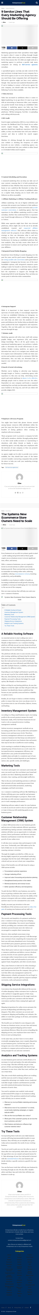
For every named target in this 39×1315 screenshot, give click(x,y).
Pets (19, 1296)
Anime (9, 1255)
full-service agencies (12, 467)
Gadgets (19, 1259)
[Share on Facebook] (12, 47)
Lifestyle (19, 1280)
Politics (29, 1255)
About (9, 1307)
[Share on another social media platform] (33, 47)
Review (30, 1262)
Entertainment (9, 1284)
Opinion (19, 1293)
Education (9, 1281)
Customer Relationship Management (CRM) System (20, 617)
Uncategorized (30, 1285)
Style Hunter (29, 1275)
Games (19, 1262)
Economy (9, 1279)
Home (2, 8)
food (19, 1255)
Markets (19, 1282)
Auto (9, 1257)
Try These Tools (10, 626)
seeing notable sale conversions (14, 260)
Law (19, 1278)
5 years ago (12, 22)
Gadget (19, 1257)
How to (19, 1273)
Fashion (9, 1290)
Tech (29, 1278)
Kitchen (19, 1275)
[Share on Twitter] (22, 47)
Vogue (30, 1289)
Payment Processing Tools (13, 619)
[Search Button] (37, 3)
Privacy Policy (17, 1307)
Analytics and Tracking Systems (14, 623)
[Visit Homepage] (19, 3)
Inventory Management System (14, 612)
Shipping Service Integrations (13, 621)
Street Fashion (29, 1272)
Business (8, 511)
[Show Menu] (2, 3)
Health (19, 1264)
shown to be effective (29, 378)
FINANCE (9, 1295)
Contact (27, 1307)
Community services (9, 1269)
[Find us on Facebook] (30, 1307)
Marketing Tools (9, 614)
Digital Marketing (10, 8)
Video (30, 1287)
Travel (30, 1282)
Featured (9, 1292)
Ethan (4, 524)
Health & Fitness (19, 1267)
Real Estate (29, 1257)
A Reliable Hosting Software (13, 610)
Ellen (4, 22)
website (29, 1292)
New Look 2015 (19, 1288)
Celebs (9, 1266)
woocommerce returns (22, 574)
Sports (30, 1266)
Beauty (9, 1259)
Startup (30, 1269)
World (30, 1294)
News (19, 1291)
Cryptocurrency (9, 1273)
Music (19, 1285)
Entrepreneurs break (9, 1287)
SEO (30, 1264)
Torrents (29, 1280)
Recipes (29, 1259)
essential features (13, 1159)
